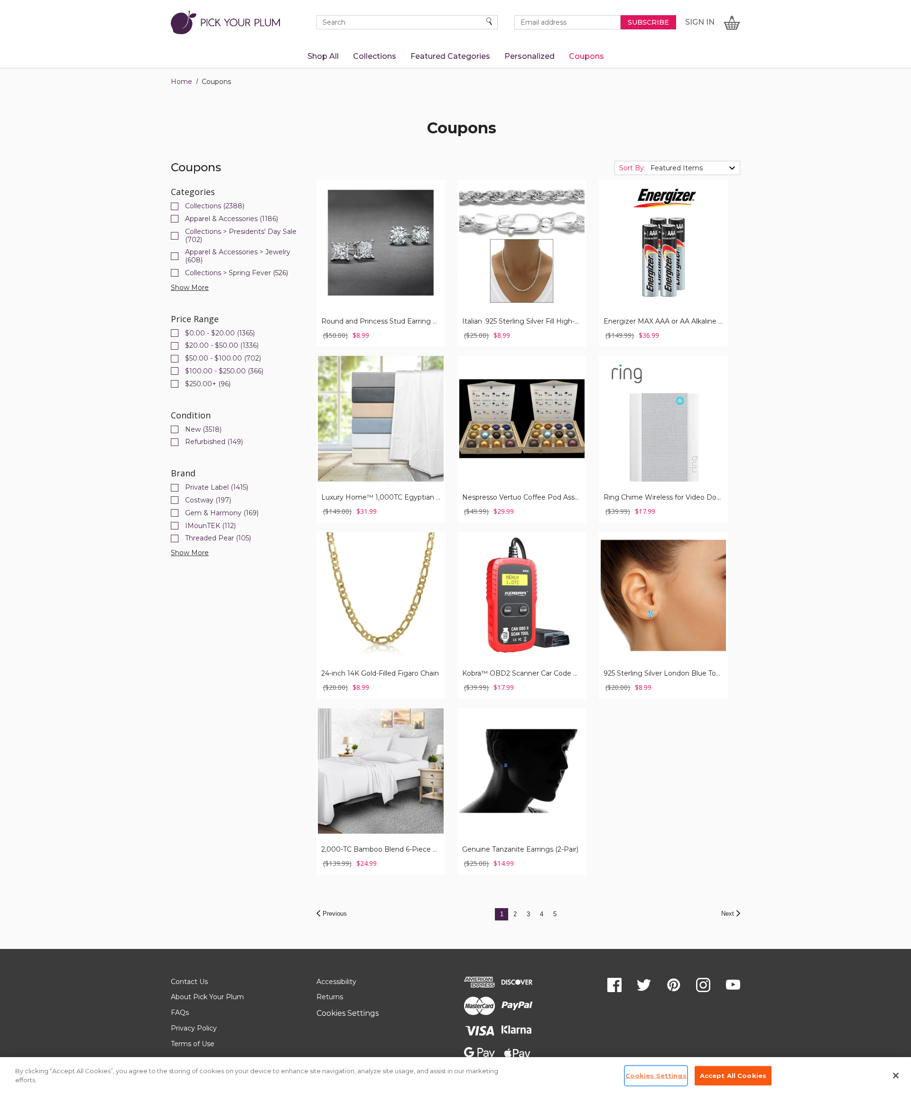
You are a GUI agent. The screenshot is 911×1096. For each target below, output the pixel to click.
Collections (214, 206)
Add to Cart (522, 257)
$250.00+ (208, 384)
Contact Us (189, 981)
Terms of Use (192, 1044)
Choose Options (381, 257)
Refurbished (214, 442)
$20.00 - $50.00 (222, 346)
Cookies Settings (347, 1013)
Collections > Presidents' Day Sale (241, 236)
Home (181, 81)
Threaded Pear (218, 538)
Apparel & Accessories (231, 219)
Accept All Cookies (733, 1075)
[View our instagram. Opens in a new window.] (703, 985)
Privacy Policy (194, 1028)
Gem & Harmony (222, 513)
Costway (208, 500)
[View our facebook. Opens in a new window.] (614, 985)
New (203, 430)
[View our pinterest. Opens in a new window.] (674, 985)
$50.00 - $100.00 (223, 358)
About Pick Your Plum (207, 997)
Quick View (381, 231)
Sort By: (632, 168)
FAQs (180, 1012)
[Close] (895, 1075)
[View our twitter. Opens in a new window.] (644, 985)
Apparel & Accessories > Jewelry (237, 256)
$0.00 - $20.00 (220, 333)
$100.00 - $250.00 (224, 371)
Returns (329, 997)
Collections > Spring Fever (236, 273)
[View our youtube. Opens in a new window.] (733, 985)
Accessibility (336, 981)
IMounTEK (210, 526)
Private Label (216, 487)
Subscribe (648, 22)
